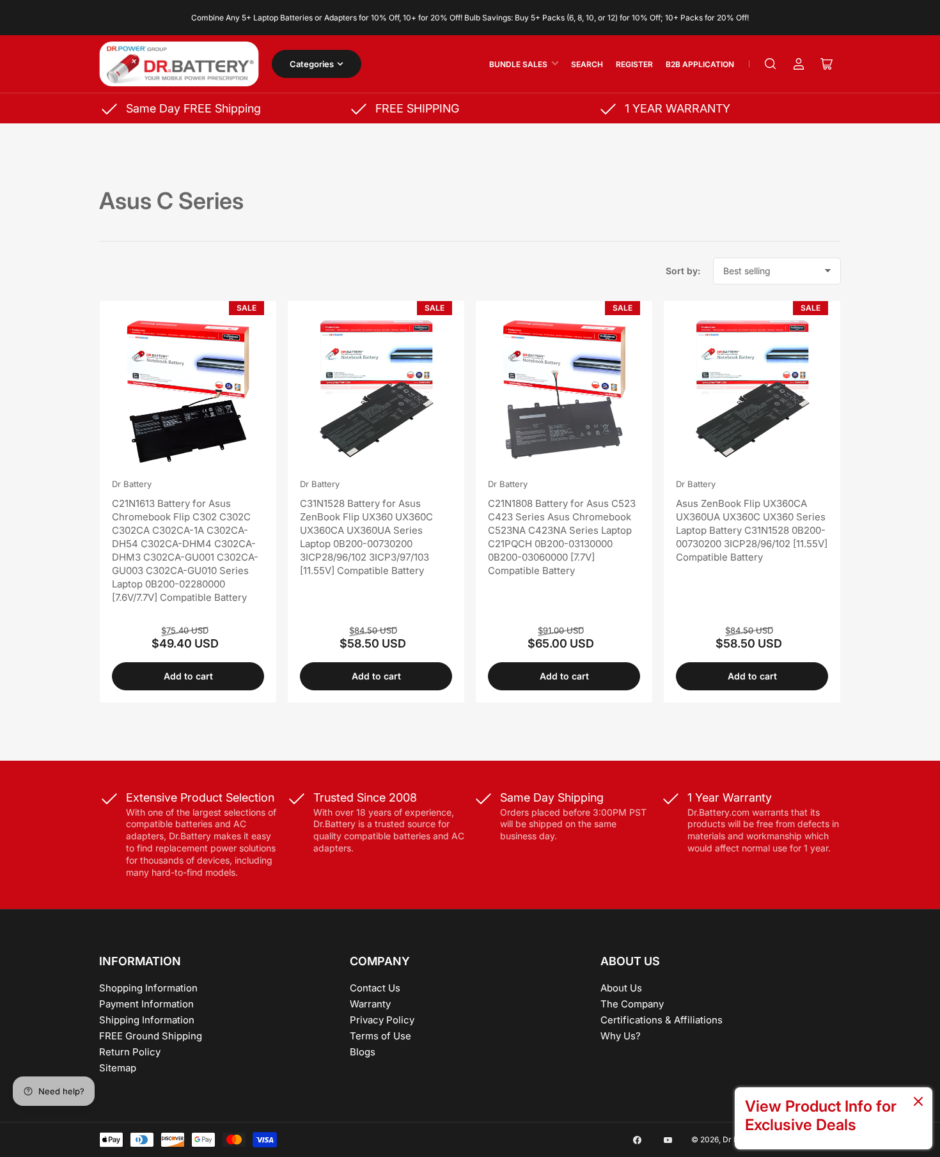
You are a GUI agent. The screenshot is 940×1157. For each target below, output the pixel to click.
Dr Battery (132, 484)
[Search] (770, 64)
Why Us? (620, 1036)
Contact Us (375, 988)
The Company (632, 1004)
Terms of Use (380, 1036)
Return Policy (130, 1052)
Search (587, 64)
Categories (312, 64)
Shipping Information (146, 1020)
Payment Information (146, 1004)
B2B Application (700, 64)
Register (634, 64)
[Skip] (918, 1102)
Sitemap (117, 1068)
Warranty (370, 1004)
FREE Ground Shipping (150, 1036)
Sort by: (683, 270)
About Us (621, 988)
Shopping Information (148, 988)
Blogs (362, 1052)
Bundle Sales (518, 64)
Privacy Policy (382, 1020)
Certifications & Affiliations (661, 1020)
